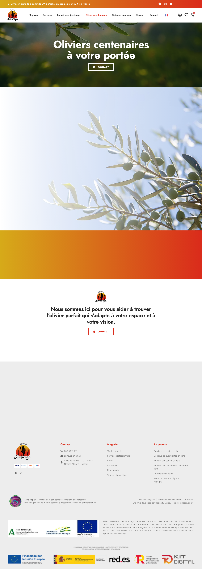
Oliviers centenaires (96, 15)
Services (47, 15)
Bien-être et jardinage (68, 15)
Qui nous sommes (121, 15)
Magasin (33, 15)
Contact (154, 15)
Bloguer (140, 15)
